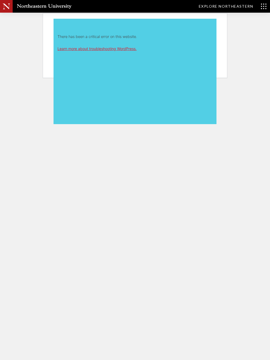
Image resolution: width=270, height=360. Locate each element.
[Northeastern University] (44, 6)
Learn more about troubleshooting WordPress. (97, 48)
